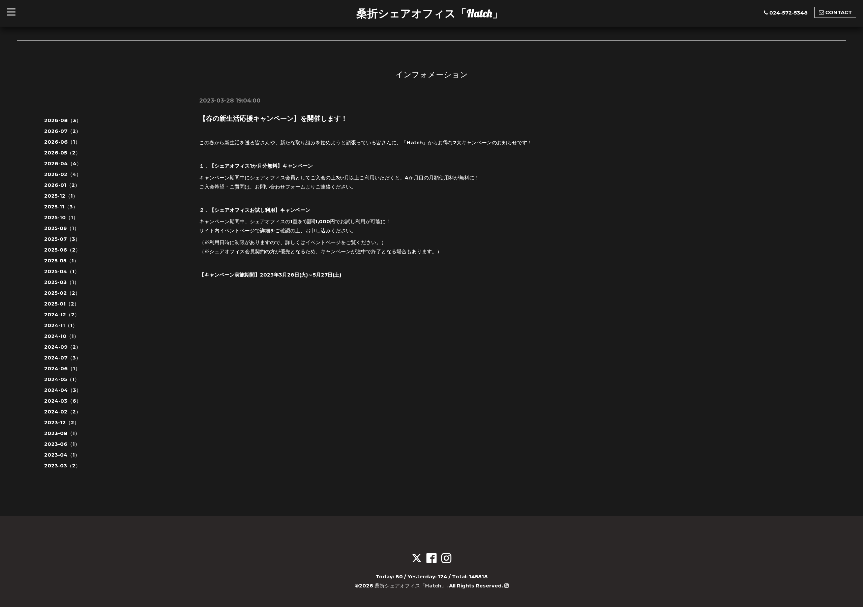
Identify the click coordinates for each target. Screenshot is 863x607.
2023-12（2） (61, 422)
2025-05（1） (61, 260)
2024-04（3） (62, 390)
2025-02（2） (62, 293)
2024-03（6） (62, 401)
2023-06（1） (62, 444)
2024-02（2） (62, 411)
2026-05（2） (62, 152)
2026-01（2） (62, 185)
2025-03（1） (61, 282)
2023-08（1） (62, 433)
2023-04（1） (62, 455)
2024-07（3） (62, 357)
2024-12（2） (62, 314)
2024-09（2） (62, 347)
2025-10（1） (61, 217)
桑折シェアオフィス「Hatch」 (429, 13)
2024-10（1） (61, 336)
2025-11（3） (61, 206)
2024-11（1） (61, 325)
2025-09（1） (61, 228)
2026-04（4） (63, 163)
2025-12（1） (61, 196)
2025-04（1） (62, 271)
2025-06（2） (62, 250)
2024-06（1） (62, 368)
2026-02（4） (62, 174)
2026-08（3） (62, 120)
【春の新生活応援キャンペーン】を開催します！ (273, 118)
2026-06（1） (62, 142)
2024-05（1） (62, 379)
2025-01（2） (61, 303)
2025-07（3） (62, 239)
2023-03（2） (62, 465)
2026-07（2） (62, 131)
